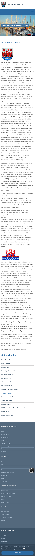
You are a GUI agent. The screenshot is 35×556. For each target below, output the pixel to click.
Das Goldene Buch (6, 386)
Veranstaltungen (5, 446)
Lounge (3, 470)
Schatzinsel (4, 467)
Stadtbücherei (5, 367)
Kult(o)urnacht (5, 412)
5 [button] (23, 33)
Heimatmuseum (5, 364)
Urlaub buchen (5, 438)
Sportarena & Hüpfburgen (7, 473)
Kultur (2, 499)
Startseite (3, 536)
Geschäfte (4, 476)
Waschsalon (4, 481)
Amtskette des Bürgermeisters (9, 389)
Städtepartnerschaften (7, 397)
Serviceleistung (5, 515)
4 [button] (20, 33)
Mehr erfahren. (23, 549)
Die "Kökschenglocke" (7, 375)
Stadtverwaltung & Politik (8, 494)
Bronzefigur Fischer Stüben (9, 371)
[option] (17, 25)
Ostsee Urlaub (4, 435)
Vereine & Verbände (7, 401)
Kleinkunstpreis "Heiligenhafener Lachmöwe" (14, 408)
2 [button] (15, 33)
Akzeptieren (17, 553)
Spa (2, 464)
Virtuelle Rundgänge (7, 360)
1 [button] (12, 33)
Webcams (3, 452)
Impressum (4, 541)
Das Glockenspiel (6, 378)
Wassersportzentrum (6, 517)
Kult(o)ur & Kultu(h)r (7, 415)
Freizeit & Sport (5, 502)
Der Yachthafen (5, 512)
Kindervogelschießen (7, 382)
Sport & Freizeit (5, 440)
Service (3, 449)
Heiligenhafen (4, 491)
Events (3, 478)
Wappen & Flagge (6, 393)
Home (2, 432)
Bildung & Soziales (6, 497)
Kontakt (3, 520)
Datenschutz (4, 544)
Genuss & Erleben (5, 443)
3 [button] (17, 33)
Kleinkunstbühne (6, 404)
